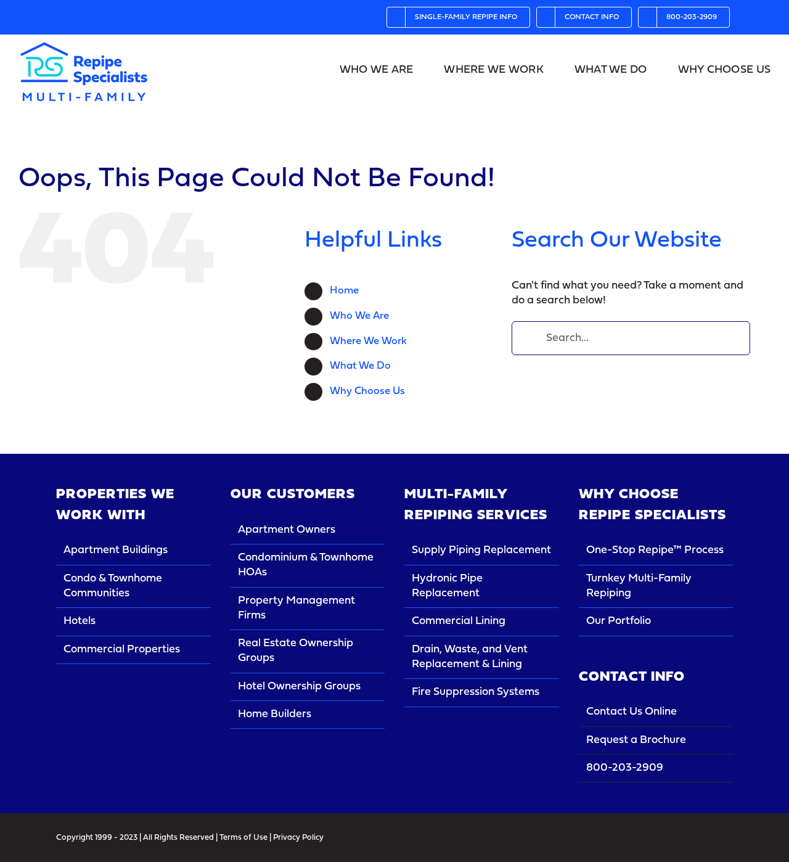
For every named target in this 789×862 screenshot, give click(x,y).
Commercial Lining (458, 621)
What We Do (360, 366)
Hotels (79, 621)
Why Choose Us (367, 391)
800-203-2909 (624, 768)
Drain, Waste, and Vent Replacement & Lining (470, 657)
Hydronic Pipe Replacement (447, 586)
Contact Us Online (631, 712)
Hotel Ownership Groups (299, 686)
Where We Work (368, 341)
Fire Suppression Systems (475, 692)
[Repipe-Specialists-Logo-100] (83, 46)
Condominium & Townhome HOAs (306, 565)
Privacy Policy (298, 838)
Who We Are (359, 316)
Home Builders (274, 714)
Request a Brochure (636, 740)
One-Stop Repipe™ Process (655, 550)
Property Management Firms (296, 608)
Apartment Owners (286, 530)
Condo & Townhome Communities (112, 586)
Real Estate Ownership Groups (295, 651)
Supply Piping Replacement (481, 550)
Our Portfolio (618, 621)
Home (344, 290)
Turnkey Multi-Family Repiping (639, 586)
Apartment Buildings (115, 550)
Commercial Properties (121, 649)
